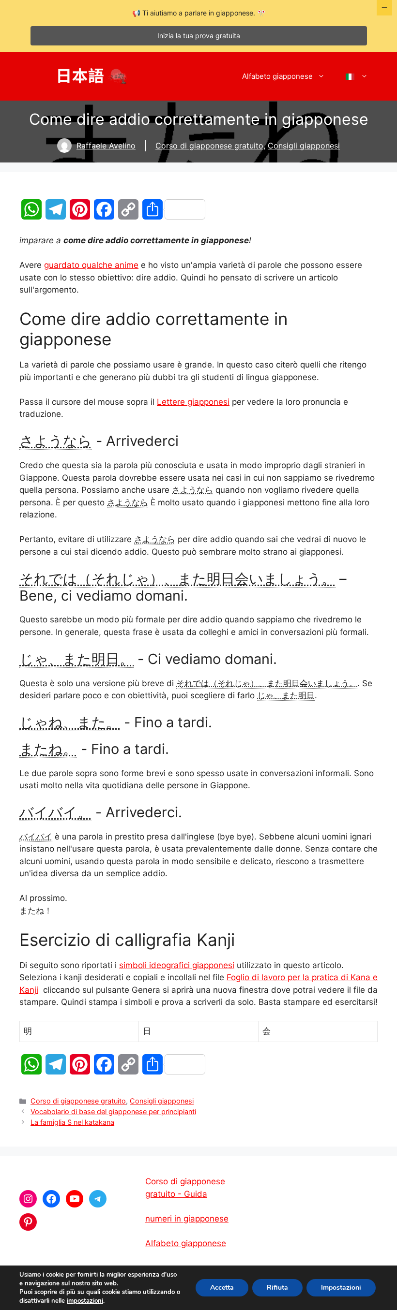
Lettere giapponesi (193, 402)
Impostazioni (341, 1287)
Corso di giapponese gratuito (209, 145)
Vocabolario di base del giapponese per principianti (113, 1111)
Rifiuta (277, 1287)
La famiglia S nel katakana (72, 1122)
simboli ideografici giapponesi (176, 965)
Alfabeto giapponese (277, 76)
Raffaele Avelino (106, 145)
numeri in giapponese (187, 1218)
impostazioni (85, 1300)
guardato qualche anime (91, 265)
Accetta (222, 1287)
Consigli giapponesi (304, 145)
